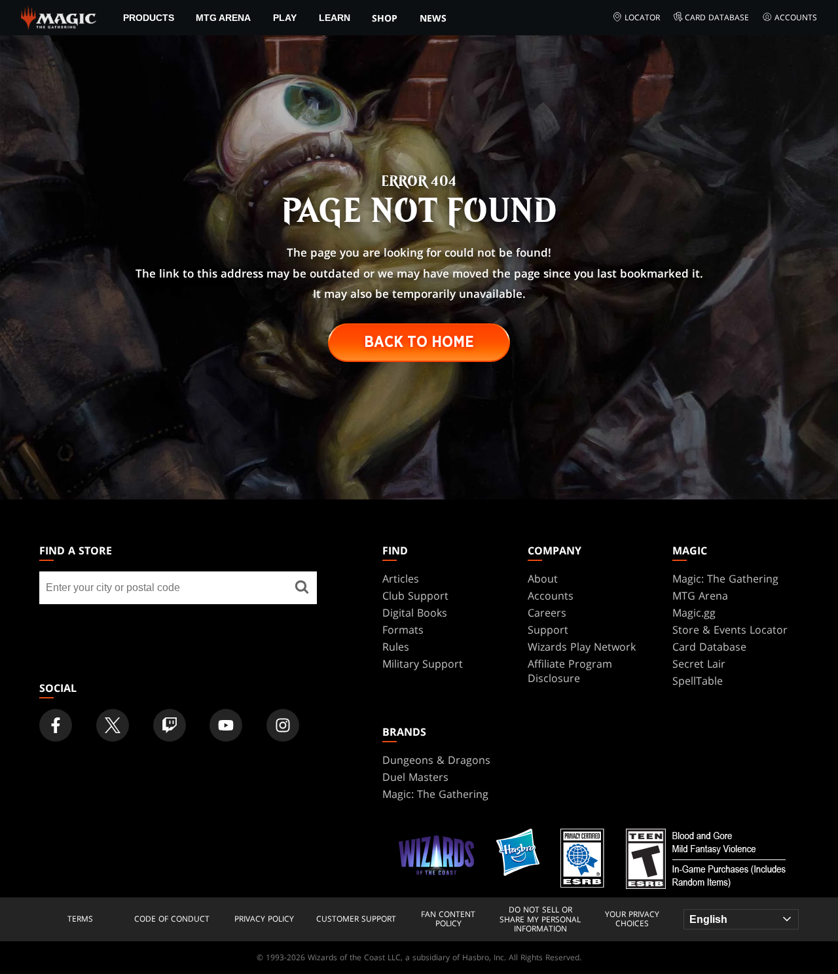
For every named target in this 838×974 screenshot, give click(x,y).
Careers (547, 612)
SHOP (384, 18)
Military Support (422, 664)
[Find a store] (302, 587)
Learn (334, 17)
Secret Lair (698, 664)
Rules (395, 647)
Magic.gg (694, 612)
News (433, 18)
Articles (400, 578)
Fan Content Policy (448, 919)
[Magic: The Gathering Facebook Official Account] (55, 725)
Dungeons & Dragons (436, 760)
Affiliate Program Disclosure (570, 671)
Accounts (795, 17)
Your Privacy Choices (632, 919)
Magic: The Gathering (725, 578)
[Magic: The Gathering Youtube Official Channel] (226, 725)
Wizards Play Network (582, 647)
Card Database (717, 17)
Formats (403, 629)
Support (548, 629)
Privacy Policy (264, 919)
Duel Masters (415, 777)
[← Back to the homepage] (58, 16)
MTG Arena (223, 17)
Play (285, 17)
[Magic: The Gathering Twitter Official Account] (112, 725)
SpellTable (697, 681)
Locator (642, 17)
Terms (80, 919)
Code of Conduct (172, 919)
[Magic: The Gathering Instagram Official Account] (282, 725)
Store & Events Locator (730, 629)
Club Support (415, 595)
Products (148, 17)
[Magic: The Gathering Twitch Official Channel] (169, 725)
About (543, 578)
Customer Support (356, 919)
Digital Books (414, 612)
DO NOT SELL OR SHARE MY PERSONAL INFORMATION (540, 919)
